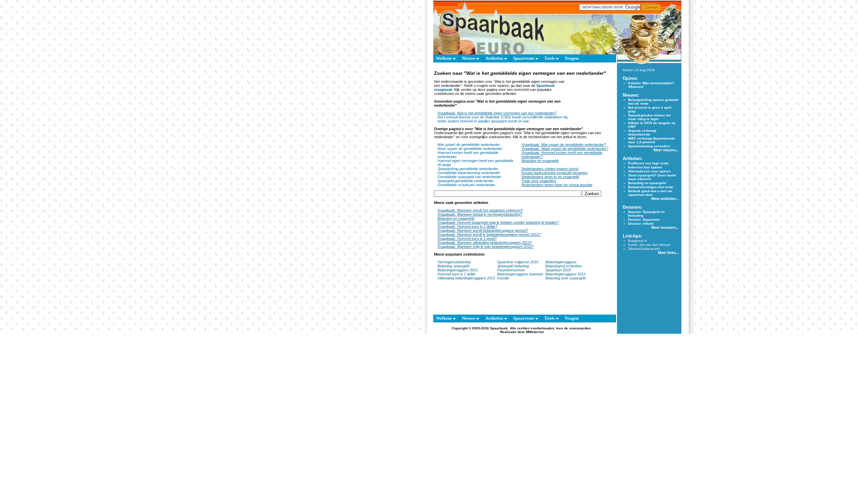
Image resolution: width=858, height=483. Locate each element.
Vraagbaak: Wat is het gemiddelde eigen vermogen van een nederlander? (496, 113)
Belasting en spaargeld (540, 161)
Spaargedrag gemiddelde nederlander (467, 169)
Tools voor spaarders (539, 181)
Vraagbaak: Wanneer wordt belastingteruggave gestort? (482, 230)
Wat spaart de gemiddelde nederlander (468, 145)
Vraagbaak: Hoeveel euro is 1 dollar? (467, 226)
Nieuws (469, 58)
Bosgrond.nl (637, 241)
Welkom (444, 58)
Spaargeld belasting (513, 266)
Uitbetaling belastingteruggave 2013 (466, 278)
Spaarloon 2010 (558, 270)
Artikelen (494, 58)
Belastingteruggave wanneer (520, 274)
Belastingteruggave (560, 262)
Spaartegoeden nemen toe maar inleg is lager (649, 117)
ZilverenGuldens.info (644, 249)
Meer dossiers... (665, 227)
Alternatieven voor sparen (649, 171)
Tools (550, 58)
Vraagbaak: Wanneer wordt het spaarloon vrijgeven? (480, 210)
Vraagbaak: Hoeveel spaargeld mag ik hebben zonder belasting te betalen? (498, 222)
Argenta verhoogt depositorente (642, 132)
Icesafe (503, 278)
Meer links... (668, 253)
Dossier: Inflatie (641, 223)
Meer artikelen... (665, 199)
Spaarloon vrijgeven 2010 (517, 262)
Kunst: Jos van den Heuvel (649, 245)
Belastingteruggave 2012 (565, 274)
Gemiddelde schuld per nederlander (466, 185)
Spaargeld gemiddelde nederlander (465, 181)
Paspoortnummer (511, 270)
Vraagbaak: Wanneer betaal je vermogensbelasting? (479, 214)
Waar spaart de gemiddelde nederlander (469, 149)
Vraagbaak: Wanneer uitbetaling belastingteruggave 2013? (484, 242)
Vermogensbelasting (454, 262)
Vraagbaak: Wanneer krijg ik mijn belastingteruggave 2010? (485, 247)
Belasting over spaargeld (565, 278)
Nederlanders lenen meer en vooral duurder (557, 185)
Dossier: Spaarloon (644, 219)
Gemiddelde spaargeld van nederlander (469, 177)
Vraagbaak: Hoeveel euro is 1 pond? (467, 238)
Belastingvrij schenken (563, 266)
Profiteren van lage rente (648, 163)
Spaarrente (524, 58)
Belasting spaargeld (453, 266)
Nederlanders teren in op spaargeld (550, 177)
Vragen (571, 58)
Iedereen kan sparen (645, 167)
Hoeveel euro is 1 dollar (456, 274)
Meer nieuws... (666, 150)
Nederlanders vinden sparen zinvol (550, 169)
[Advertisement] (592, 96)
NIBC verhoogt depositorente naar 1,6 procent (651, 140)
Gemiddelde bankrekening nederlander (468, 173)
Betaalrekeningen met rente (650, 187)
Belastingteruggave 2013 (457, 270)
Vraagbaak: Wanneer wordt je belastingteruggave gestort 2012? (489, 234)
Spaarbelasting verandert (649, 146)
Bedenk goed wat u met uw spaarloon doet (650, 193)
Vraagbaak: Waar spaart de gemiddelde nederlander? (565, 149)
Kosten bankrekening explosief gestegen (555, 173)
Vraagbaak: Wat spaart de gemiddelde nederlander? (564, 145)
